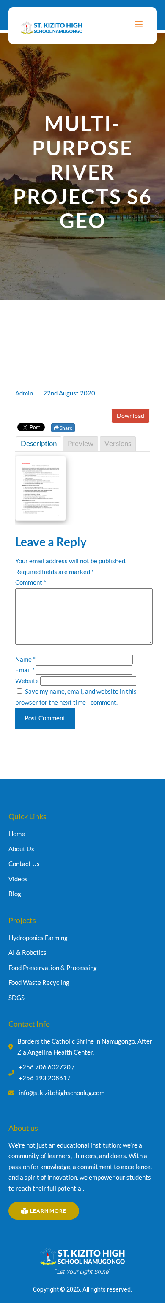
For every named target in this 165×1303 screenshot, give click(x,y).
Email (25, 669)
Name (25, 659)
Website (27, 680)
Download (130, 415)
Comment (30, 582)
